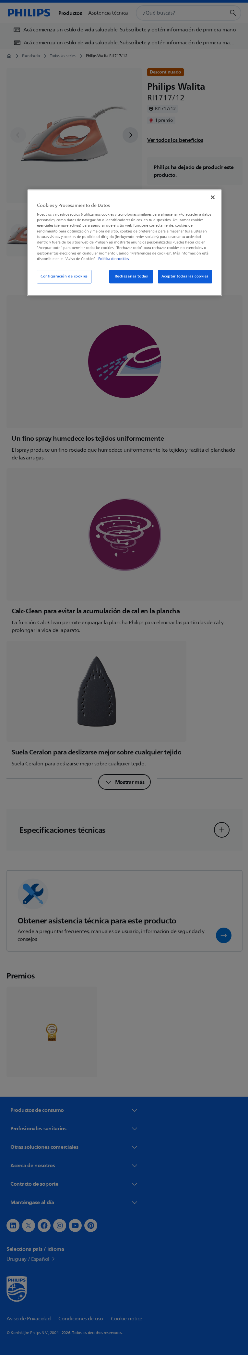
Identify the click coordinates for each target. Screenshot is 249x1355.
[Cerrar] (210, 197)
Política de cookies (111, 258)
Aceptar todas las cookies (182, 276)
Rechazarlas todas (129, 276)
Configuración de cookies (62, 276)
